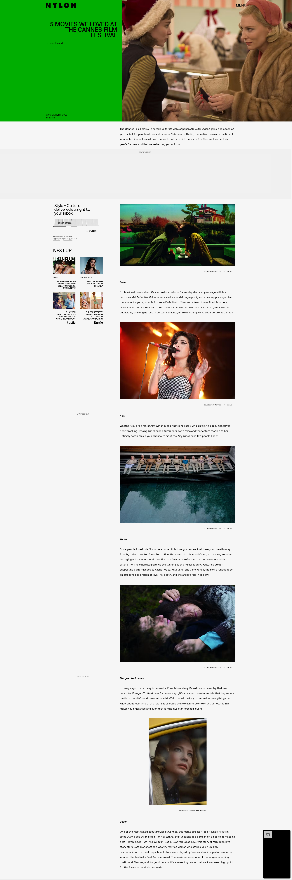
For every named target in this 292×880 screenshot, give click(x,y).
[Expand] (266, 832)
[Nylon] (61, 5)
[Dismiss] (287, 832)
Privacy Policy (68, 240)
